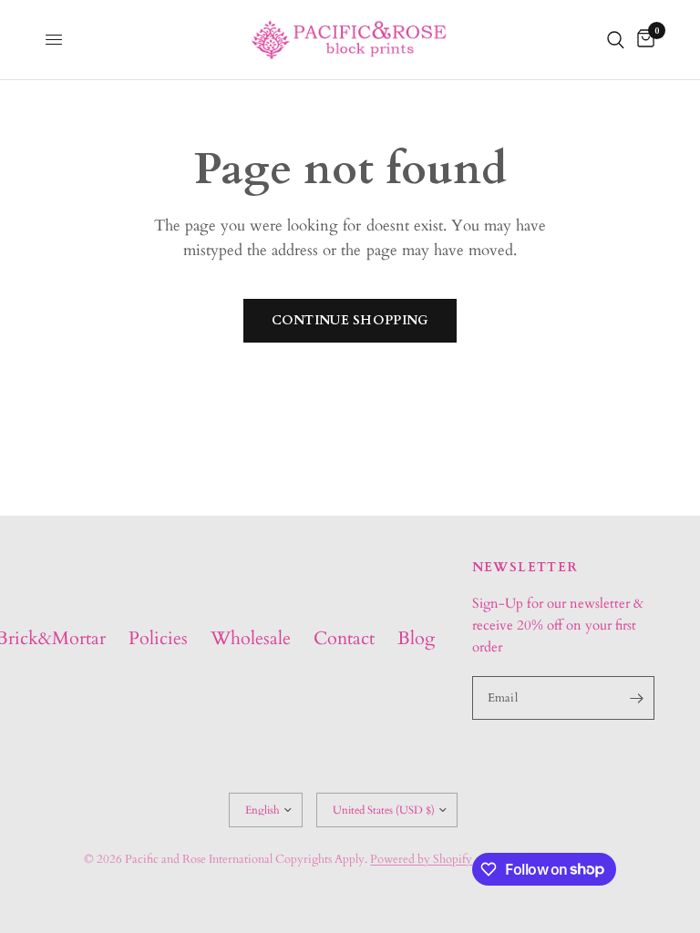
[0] (642, 39)
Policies (158, 638)
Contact (344, 638)
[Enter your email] (636, 698)
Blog (416, 638)
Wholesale (251, 638)
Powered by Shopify (421, 859)
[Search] (616, 39)
